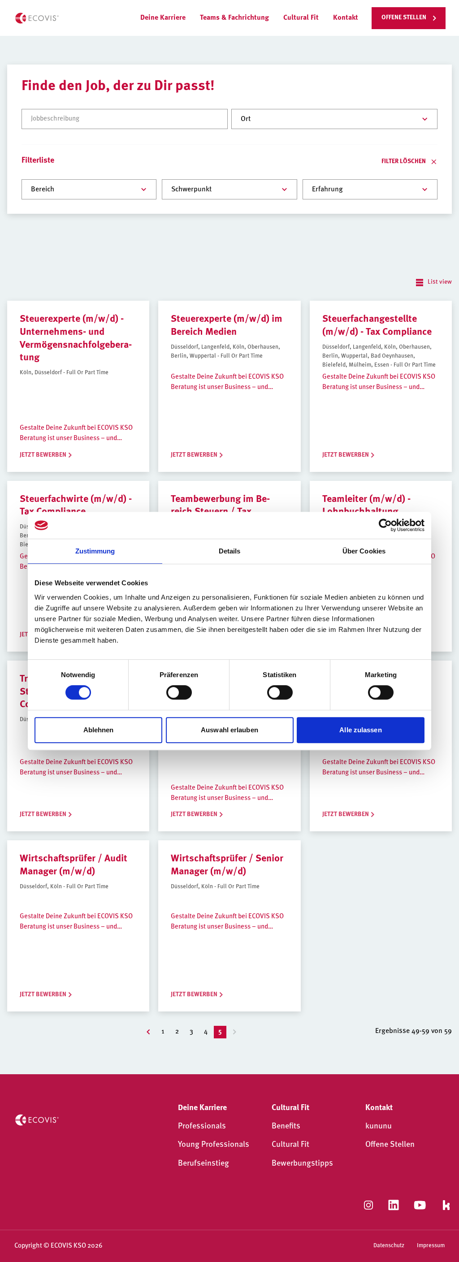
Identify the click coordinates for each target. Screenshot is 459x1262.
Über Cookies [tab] (363, 551)
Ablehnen (98, 730)
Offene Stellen (390, 1145)
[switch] (179, 692)
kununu (378, 1127)
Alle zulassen (360, 730)
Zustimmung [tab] (95, 551)
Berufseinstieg (203, 1164)
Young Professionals (213, 1145)
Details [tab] (230, 551)
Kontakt (345, 18)
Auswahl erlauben (229, 730)
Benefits (286, 1127)
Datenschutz (388, 1246)
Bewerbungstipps (302, 1164)
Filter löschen (403, 161)
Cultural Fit (290, 1145)
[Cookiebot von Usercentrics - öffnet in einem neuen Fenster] (385, 525)
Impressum (431, 1246)
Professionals (202, 1127)
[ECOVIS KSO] (36, 18)
